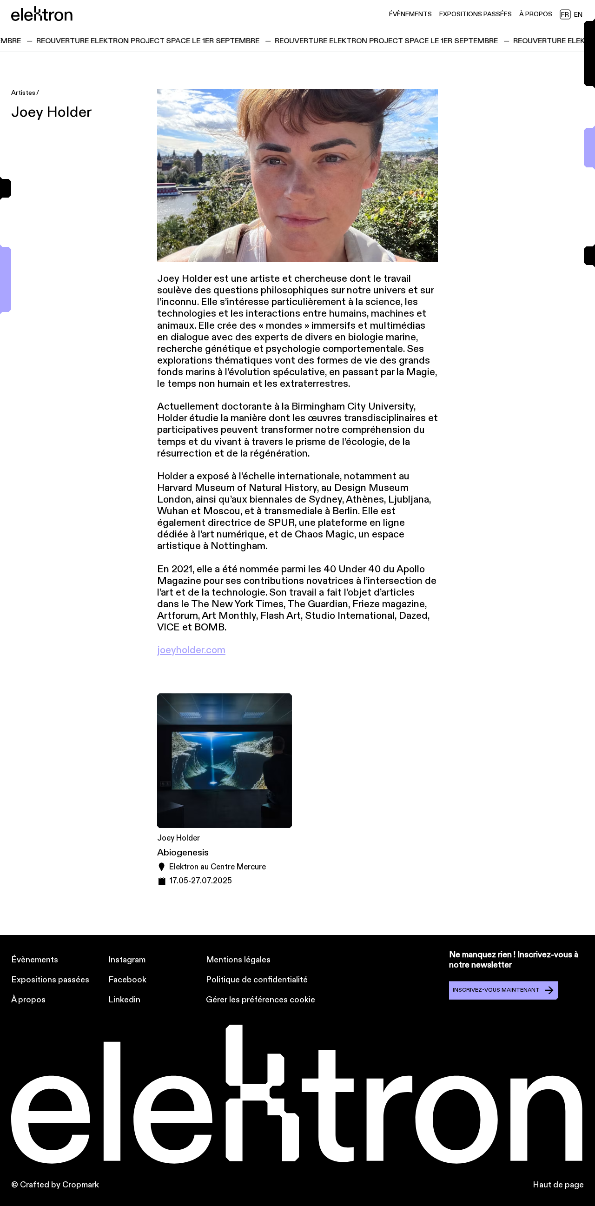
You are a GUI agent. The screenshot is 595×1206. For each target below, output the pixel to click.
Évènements (34, 959)
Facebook (127, 979)
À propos (28, 999)
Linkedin (124, 999)
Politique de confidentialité (257, 979)
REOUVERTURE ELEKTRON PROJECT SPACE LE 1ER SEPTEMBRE (134, 41)
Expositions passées (50, 979)
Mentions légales (238, 959)
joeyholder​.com (191, 650)
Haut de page (558, 1184)
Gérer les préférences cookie (260, 999)
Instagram (126, 959)
